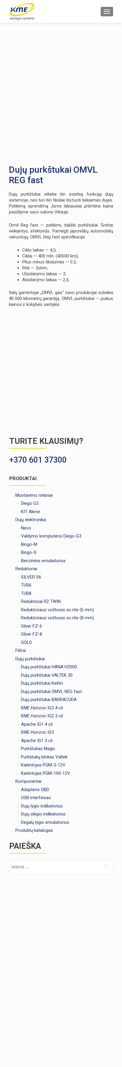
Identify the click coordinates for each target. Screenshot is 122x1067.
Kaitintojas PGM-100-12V (45, 773)
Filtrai (20, 650)
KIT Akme (30, 511)
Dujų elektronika (30, 519)
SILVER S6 (31, 577)
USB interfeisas (36, 797)
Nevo (26, 528)
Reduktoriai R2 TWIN (41, 601)
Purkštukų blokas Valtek (44, 757)
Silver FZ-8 (31, 634)
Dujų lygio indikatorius (42, 806)
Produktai (23, 478)
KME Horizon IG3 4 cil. (42, 708)
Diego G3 (29, 503)
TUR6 (26, 585)
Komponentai (28, 781)
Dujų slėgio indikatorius (43, 814)
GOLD (26, 642)
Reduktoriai (26, 568)
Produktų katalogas (34, 830)
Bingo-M (29, 544)
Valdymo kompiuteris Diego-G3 (51, 536)
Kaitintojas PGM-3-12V (43, 765)
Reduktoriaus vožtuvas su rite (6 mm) (57, 609)
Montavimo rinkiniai (34, 495)
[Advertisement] (61, 87)
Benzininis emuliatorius (43, 560)
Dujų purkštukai (30, 658)
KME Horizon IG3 (37, 732)
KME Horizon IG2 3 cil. (42, 716)
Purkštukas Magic (38, 748)
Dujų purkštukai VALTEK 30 (47, 675)
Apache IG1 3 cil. (37, 740)
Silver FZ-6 (31, 626)
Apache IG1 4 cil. (37, 724)
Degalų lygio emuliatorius (45, 822)
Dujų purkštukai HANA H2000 (49, 667)
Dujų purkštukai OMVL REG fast (51, 691)
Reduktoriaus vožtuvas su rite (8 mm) (57, 617)
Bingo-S (28, 552)
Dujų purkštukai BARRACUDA (49, 699)
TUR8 (26, 593)
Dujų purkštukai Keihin (42, 683)
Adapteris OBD (35, 789)
